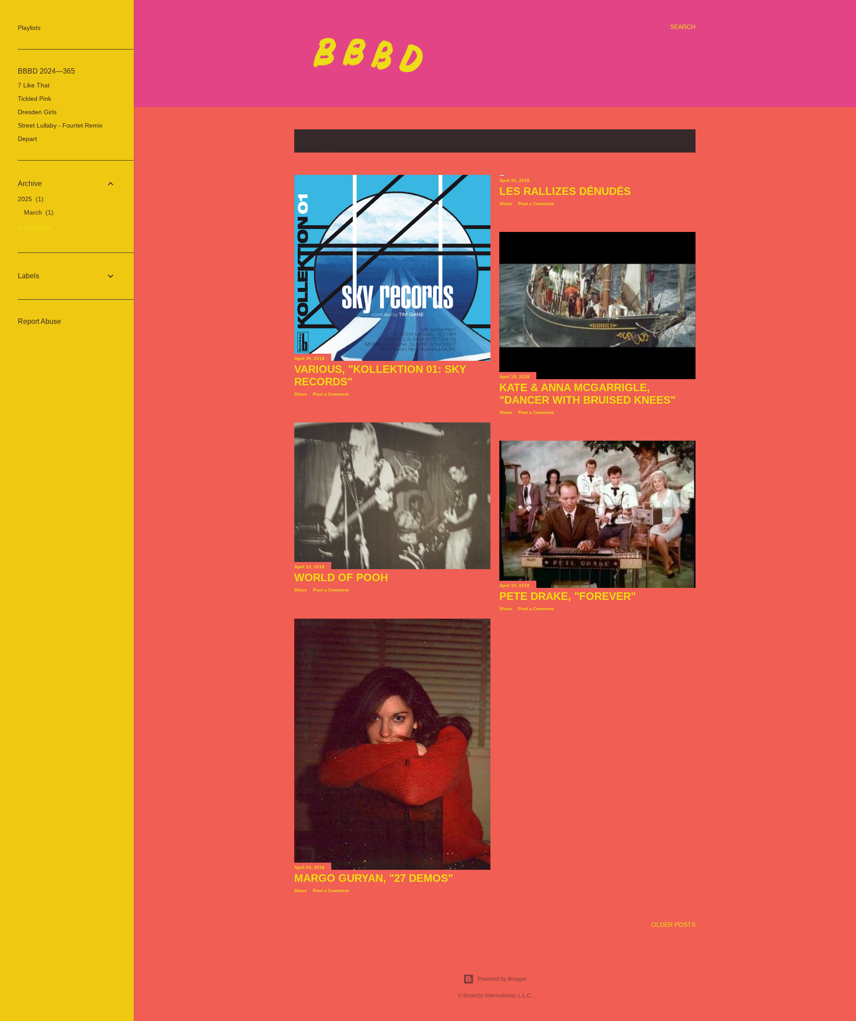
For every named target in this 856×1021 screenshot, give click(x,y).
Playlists (29, 27)
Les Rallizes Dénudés (565, 191)
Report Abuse (39, 321)
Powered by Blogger (502, 979)
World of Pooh (341, 577)
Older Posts (673, 924)
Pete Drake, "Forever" (567, 596)
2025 (29, 199)
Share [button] (300, 394)
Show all (670, 141)
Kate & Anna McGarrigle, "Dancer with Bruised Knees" (587, 393)
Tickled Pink (34, 98)
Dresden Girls (37, 112)
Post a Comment (331, 394)
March (37, 212)
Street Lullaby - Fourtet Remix (60, 125)
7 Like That (33, 85)
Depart (27, 138)
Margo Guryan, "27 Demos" (373, 878)
